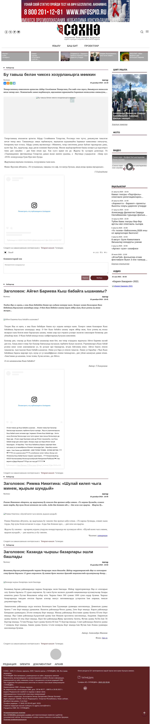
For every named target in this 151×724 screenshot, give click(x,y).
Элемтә (25, 664)
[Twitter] (14, 32)
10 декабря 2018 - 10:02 (99, 565)
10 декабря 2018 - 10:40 (99, 496)
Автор (105, 80)
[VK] (10, 32)
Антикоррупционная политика (14, 712)
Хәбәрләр (10, 68)
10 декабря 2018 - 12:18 (99, 83)
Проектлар (91, 45)
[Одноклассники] (8, 83)
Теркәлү (85, 278)
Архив (59, 664)
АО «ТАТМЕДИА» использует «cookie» (18, 715)
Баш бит (72, 45)
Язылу (56, 45)
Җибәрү (99, 278)
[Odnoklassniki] (6, 32)
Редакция (9, 664)
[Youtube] (18, 32)
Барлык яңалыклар (120, 264)
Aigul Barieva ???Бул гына (26, 465)
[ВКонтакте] (5, 83)
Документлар (42, 664)
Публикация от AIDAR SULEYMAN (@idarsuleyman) (25, 240)
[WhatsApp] (11, 83)
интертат (102, 535)
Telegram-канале (47, 248)
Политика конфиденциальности (15, 719)
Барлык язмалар (119, 124)
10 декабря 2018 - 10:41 (99, 299)
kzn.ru (104, 638)
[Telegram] (14, 83)
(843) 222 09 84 (104, 682)
